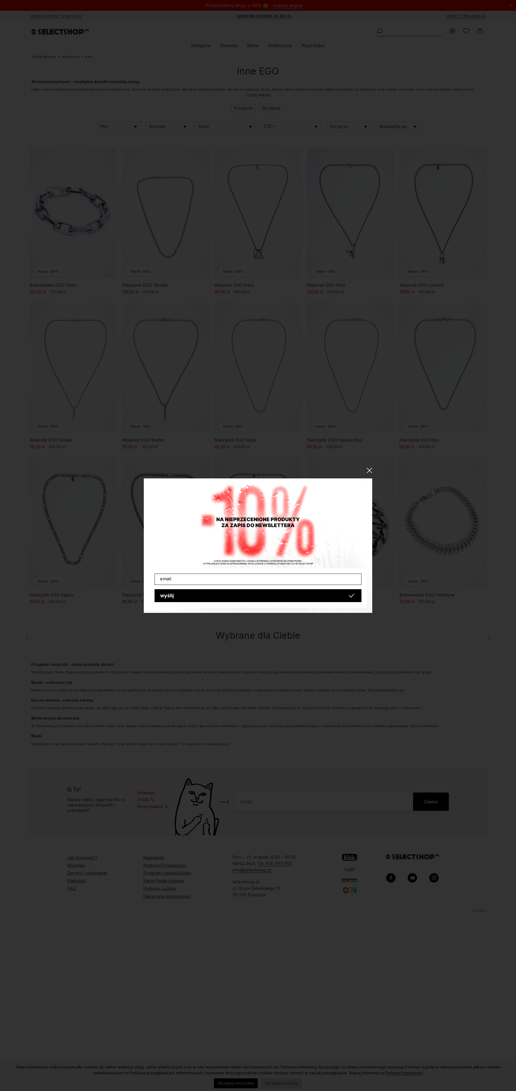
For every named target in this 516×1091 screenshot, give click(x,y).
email (165, 578)
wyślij (167, 595)
